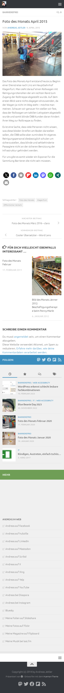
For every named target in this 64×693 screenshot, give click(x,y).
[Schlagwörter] (54, 374)
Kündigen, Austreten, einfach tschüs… (39, 453)
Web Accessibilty (41, 382)
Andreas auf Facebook (17, 525)
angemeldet (21, 336)
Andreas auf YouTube (17, 587)
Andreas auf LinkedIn (17, 541)
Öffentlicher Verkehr (13, 205)
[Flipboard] (54, 360)
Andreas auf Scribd (15, 556)
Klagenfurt (42, 200)
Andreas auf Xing (14, 572)
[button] (6, 175)
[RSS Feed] (60, 360)
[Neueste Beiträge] (9, 374)
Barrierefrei (10, 12)
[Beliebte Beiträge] (24, 374)
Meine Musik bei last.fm (18, 641)
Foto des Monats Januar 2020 (34, 437)
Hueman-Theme (50, 676)
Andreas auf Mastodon (18, 548)
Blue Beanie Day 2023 (30, 404)
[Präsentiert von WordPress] (22, 676)
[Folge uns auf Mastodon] (39, 360)
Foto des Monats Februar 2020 (35, 420)
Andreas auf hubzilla (16, 533)
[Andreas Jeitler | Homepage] (5, 4)
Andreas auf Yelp (14, 579)
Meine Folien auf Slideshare (20, 618)
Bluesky (9, 610)
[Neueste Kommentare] (39, 374)
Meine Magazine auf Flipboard (22, 633)
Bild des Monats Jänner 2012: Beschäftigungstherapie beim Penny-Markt (45, 305)
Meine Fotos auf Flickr (17, 625)
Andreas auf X (13, 564)
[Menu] (60, 4)
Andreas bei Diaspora (17, 595)
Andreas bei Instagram (17, 602)
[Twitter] (44, 360)
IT (34, 400)
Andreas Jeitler (16, 27)
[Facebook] (49, 360)
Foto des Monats (26, 200)
